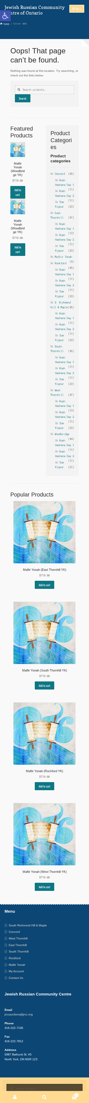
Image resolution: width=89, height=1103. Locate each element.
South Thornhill (19, 951)
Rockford (60, 263)
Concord (60, 173)
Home (6, 23)
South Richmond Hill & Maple (28, 925)
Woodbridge (62, 434)
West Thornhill (18, 938)
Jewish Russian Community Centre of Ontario (35, 10)
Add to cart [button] (17, 192)
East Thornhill (18, 945)
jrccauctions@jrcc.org (19, 1014)
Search (22, 98)
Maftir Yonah (63, 257)
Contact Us (16, 977)
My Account (16, 971)
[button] (5, 15)
